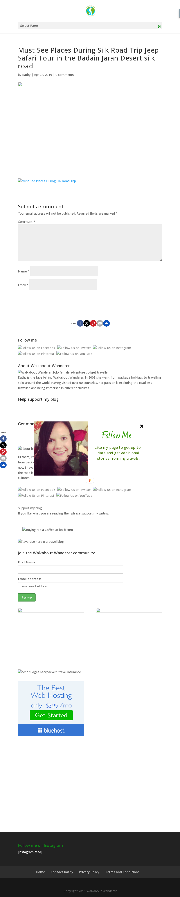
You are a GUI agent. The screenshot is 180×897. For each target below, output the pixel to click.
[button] (116, 435)
